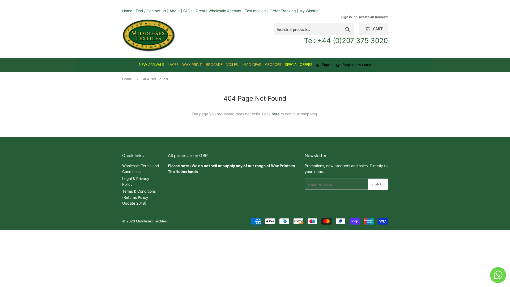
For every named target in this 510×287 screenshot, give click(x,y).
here (275, 114)
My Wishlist (309, 11)
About (174, 11)
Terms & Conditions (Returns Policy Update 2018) (139, 197)
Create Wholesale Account (218, 11)
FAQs (187, 11)
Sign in (346, 17)
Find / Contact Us (151, 11)
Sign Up (378, 184)
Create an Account (373, 17)
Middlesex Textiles (151, 221)
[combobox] (314, 29)
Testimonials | (257, 11)
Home (127, 11)
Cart (377, 29)
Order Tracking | (284, 11)
